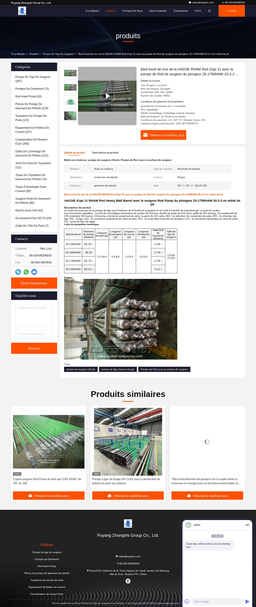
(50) (30, 188)
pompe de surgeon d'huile (81, 369)
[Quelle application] (26, 272)
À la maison (92, 10)
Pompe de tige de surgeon (58, 54)
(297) (32, 79)
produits (33, 54)
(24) (33, 218)
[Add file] (187, 601)
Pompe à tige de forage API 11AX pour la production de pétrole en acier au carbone (47, 481)
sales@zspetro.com (203, 2)
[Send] (247, 601)
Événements (181, 10)
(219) (31, 106)
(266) (31, 141)
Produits (110, 10)
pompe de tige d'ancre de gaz (118, 369)
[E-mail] (34, 272)
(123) (31, 118)
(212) (31, 153)
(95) (32, 200)
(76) (31, 177)
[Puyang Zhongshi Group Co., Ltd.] (22, 11)
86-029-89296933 (234, 2)
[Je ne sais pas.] (18, 272)
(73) (32, 88)
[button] (17, 450)
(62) (28, 96)
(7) (31, 225)
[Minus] (247, 525)
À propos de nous (132, 10)
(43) (29, 210)
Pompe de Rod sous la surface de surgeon (164, 369)
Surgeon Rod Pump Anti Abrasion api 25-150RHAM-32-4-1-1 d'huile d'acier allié (207, 481)
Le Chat (231, 10)
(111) (33, 165)
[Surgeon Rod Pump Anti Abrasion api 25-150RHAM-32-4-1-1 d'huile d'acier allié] (207, 442)
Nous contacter (158, 10)
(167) (32, 129)
